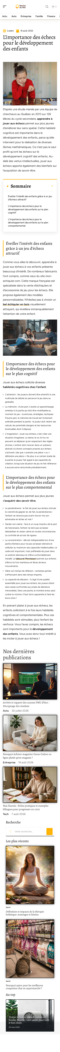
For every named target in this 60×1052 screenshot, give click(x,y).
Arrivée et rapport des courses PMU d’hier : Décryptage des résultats (26, 704)
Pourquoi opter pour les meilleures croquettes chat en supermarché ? (24, 987)
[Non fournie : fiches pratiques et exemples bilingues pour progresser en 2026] (30, 785)
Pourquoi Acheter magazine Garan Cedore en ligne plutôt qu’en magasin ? (27, 755)
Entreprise (9, 762)
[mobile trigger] (5, 6)
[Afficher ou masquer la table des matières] (42, 186)
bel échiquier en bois (16, 304)
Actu (6, 710)
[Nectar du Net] (21, 6)
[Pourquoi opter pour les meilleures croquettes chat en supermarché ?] (30, 949)
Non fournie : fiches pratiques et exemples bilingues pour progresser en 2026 (25, 807)
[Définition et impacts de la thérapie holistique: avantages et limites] (30, 875)
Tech (6, 814)
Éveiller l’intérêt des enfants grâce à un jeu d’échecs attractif (30, 198)
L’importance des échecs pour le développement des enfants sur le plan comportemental (28, 222)
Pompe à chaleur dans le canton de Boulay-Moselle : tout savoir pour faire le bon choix (29, 1019)
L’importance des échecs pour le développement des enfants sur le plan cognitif (28, 209)
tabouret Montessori (26, 558)
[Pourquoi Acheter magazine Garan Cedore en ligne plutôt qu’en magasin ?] (30, 733)
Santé (8, 907)
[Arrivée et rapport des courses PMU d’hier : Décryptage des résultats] (30, 681)
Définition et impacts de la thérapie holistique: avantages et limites (25, 913)
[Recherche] (47, 6)
